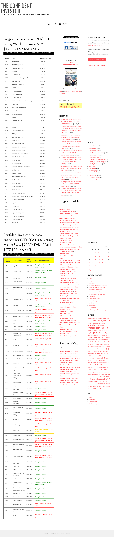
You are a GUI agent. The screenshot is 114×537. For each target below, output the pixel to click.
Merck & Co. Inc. (96, 365)
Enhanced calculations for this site (98, 285)
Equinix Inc (97, 351)
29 (92, 266)
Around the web (93, 146)
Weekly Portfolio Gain (96, 164)
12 (105, 256)
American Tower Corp (95, 330)
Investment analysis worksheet (97, 287)
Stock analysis (92, 175)
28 (89, 266)
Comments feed (93, 401)
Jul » (93, 270)
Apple (63, 93)
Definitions (93, 307)
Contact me (92, 283)
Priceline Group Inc (98, 374)
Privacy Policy (92, 296)
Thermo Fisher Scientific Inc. (96, 381)
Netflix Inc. (97, 369)
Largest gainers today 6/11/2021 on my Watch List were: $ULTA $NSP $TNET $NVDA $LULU (71, 122)
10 (99, 256)
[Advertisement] (95, 101)
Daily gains (36, 52)
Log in (90, 397)
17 (99, 259)
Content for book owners (40, 253)
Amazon (68, 91)
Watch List (91, 303)
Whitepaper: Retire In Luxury (98, 310)
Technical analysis (93, 301)
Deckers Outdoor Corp (100, 349)
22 (92, 262)
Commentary (92, 148)
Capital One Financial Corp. (100, 342)
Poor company (93, 173)
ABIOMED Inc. (93, 318)
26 (105, 262)
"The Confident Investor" (70, 63)
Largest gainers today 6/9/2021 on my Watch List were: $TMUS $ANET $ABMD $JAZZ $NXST (71, 153)
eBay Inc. (90, 351)
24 (99, 262)
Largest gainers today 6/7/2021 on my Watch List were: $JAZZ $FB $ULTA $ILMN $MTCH (71, 184)
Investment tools (94, 157)
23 (96, 262)
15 (92, 259)
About (90, 278)
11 (102, 256)
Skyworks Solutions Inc (100, 379)
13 (109, 256)
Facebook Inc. (102, 353)
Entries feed (92, 399)
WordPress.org (93, 404)
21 (89, 262)
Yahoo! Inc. (97, 388)
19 (105, 259)
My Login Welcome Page (95, 292)
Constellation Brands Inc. (97, 346)
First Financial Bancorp (94, 355)
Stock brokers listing (94, 298)
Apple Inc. (98, 332)
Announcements (94, 150)
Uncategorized (93, 180)
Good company (93, 170)
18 (102, 259)
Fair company (92, 168)
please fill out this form (95, 45)
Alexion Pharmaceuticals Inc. (96, 323)
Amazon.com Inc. (98, 328)
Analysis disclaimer (94, 281)
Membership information (95, 289)
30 (96, 266)
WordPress (68, 533)
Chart (68, 209)
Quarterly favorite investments (98, 159)
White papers (92, 305)
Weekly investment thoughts (98, 161)
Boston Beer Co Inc (96, 337)
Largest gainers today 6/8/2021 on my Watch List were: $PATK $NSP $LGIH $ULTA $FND (71, 168)
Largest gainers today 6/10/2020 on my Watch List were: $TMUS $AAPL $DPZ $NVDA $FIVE (26, 44)
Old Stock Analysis (95, 177)
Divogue (58, 533)
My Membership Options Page (97, 294)
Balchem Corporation (94, 335)
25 (102, 262)
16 (96, 259)
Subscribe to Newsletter (97, 65)
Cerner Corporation (93, 344)
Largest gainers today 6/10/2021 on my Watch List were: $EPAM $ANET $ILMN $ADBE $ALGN (71, 137)
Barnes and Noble (76, 91)
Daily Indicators (94, 155)
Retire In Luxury (69, 106)
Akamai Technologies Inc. (101, 321)
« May (89, 270)
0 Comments (49, 52)
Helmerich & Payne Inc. (96, 358)
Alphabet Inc (96, 325)
